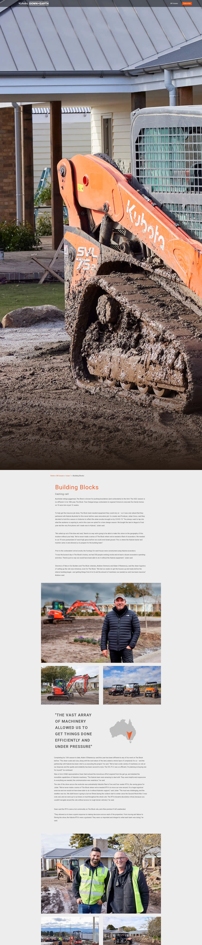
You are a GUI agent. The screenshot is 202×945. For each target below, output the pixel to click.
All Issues (174, 3)
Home (52, 476)
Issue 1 (68, 476)
